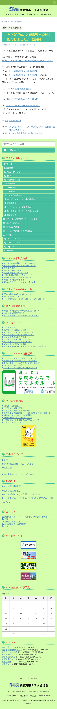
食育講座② (6, 659)
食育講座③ (6, 662)
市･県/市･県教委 (12, 227)
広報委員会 (11, 191)
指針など (10, 168)
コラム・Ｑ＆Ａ (13, 243)
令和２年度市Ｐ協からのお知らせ (22, 99)
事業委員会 (11, 215)
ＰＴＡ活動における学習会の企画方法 (22, 494)
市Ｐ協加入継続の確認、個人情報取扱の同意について (27, 61)
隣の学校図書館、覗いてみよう (18, 464)
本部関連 (8, 164)
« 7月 (13, 634)
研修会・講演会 (12, 223)
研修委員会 (11, 187)
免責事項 (33, 678)
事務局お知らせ (15, 121)
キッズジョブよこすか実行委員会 (21, 199)
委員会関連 (10, 183)
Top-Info (10, 247)
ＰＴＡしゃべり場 (9, 652)
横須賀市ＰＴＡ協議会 (28, 696)
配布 (6, 121)
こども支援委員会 (14, 195)
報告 (6, 460)
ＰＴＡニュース (13, 239)
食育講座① (6, 654)
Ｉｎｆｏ (8, 467)
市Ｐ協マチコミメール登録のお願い (23, 105)
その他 (9, 235)
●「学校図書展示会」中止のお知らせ (25, 133)
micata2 (28, 704)
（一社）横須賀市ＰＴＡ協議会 (19, 231)
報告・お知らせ (13, 172)
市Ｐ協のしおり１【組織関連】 (23, 71)
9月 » (44, 634)
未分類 (10, 250)
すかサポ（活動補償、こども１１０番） (22, 219)
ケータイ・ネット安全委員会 (19, 207)
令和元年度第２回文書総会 (19, 89)
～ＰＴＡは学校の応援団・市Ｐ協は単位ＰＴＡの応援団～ (28, 691)
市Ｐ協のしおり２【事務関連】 (23, 75)
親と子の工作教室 (12, 491)
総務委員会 (11, 203)
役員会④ (5, 647)
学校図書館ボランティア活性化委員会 (23, 211)
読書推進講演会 (8, 657)
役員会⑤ (5, 664)
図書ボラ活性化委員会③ (12, 650)
